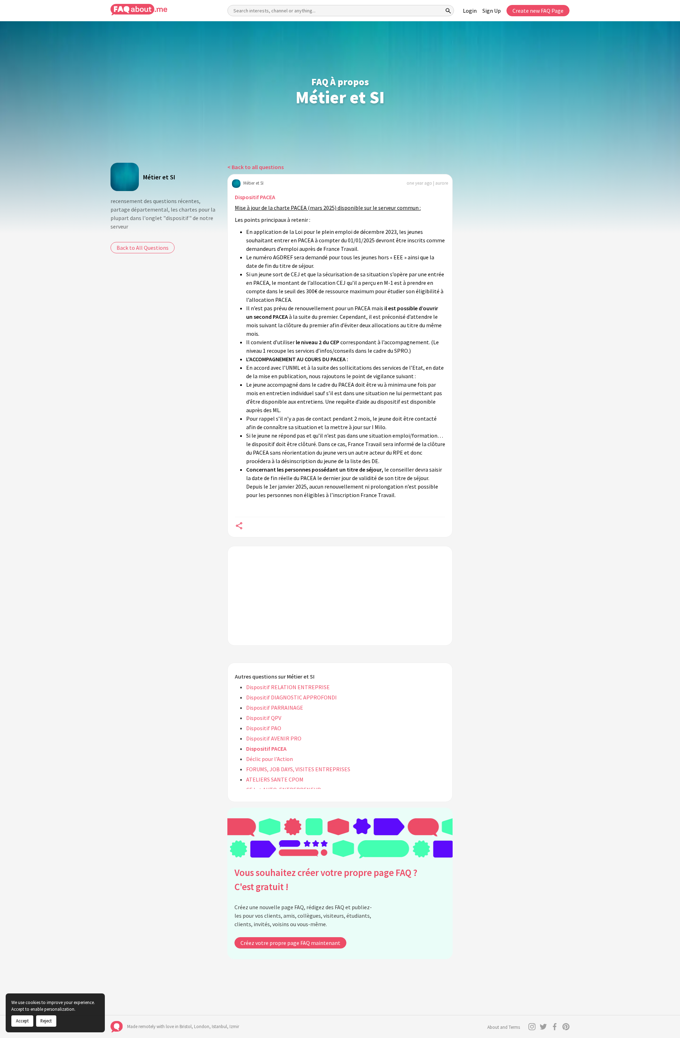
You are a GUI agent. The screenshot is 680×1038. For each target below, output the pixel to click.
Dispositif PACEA (255, 197)
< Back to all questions (255, 167)
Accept (22, 1020)
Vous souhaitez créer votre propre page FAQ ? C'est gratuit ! (325, 879)
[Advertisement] (340, 595)
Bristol (186, 1026)
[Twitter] (543, 1026)
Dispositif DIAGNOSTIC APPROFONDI (291, 697)
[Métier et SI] (124, 177)
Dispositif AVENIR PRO (273, 738)
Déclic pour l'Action (269, 758)
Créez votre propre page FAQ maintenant (290, 942)
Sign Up (491, 10)
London (201, 1026)
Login (470, 10)
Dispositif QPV (263, 717)
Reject (46, 1020)
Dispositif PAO (263, 728)
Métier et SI (159, 177)
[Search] (448, 10)
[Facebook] (554, 1026)
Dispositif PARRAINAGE (274, 707)
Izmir (234, 1026)
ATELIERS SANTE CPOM (275, 779)
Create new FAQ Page (537, 10)
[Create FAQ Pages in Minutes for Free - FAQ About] (138, 10)
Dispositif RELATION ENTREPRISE (288, 687)
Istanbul (219, 1026)
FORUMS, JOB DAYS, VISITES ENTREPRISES (298, 769)
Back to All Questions (143, 247)
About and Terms (503, 1027)
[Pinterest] (566, 1026)
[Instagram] (532, 1026)
